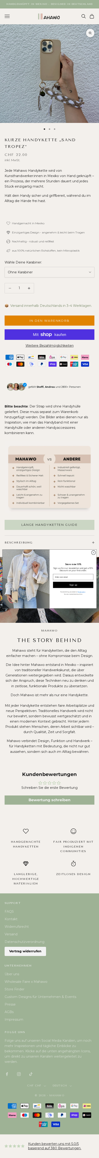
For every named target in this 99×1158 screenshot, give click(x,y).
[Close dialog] (93, 553)
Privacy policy (81, 592)
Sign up (73, 585)
